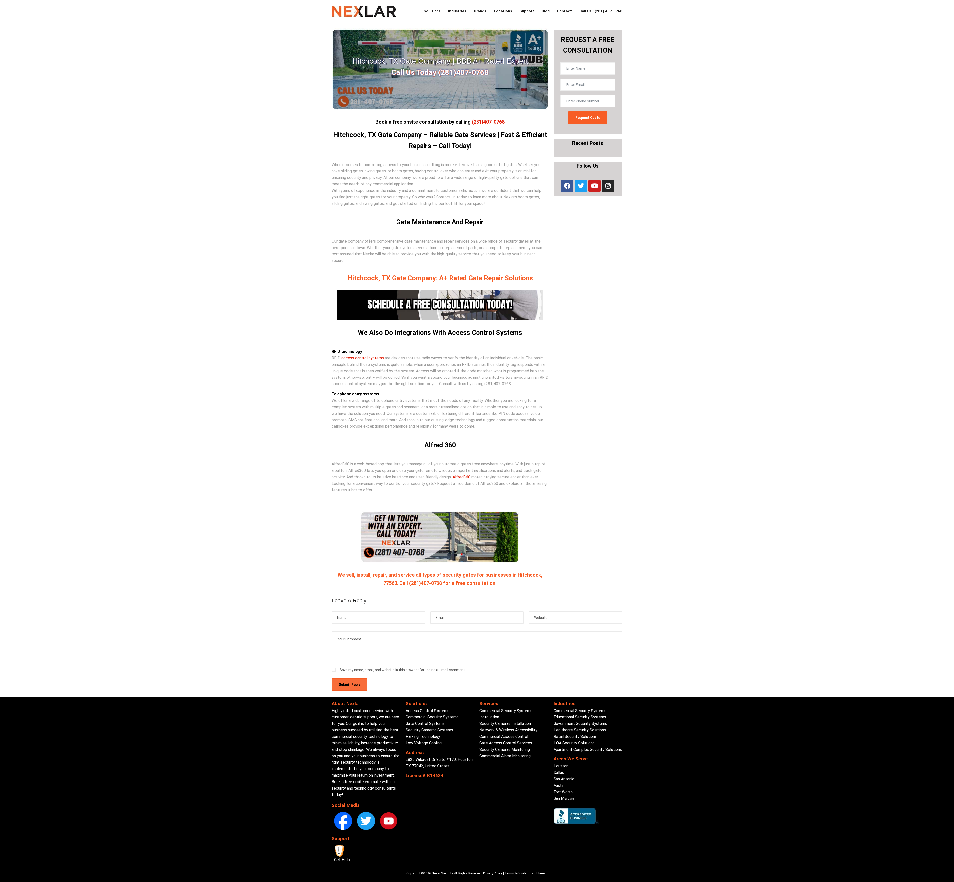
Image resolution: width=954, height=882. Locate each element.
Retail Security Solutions (575, 736)
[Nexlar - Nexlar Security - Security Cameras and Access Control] (364, 11)
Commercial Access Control (503, 736)
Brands (480, 11)
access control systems (362, 358)
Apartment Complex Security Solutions (588, 749)
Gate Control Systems (425, 723)
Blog (546, 11)
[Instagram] (608, 186)
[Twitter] (581, 186)
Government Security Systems (580, 723)
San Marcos (564, 798)
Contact (564, 11)
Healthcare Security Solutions (580, 730)
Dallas (559, 772)
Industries (457, 11)
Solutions (432, 11)
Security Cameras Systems (429, 730)
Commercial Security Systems (432, 717)
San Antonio (564, 779)
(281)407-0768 (488, 122)
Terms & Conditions (519, 873)
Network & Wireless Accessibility (508, 730)
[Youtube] (594, 186)
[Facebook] (567, 186)
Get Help (342, 859)
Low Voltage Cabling (424, 743)
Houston (561, 766)
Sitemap (541, 873)
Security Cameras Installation (505, 723)
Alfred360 (461, 477)
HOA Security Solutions (574, 743)
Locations (503, 11)
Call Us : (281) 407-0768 (600, 11)
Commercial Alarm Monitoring (505, 756)
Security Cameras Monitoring (504, 749)
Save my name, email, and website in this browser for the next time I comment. (403, 670)
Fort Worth (563, 792)
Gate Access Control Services (505, 743)
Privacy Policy (492, 873)
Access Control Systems (427, 710)
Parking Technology (423, 736)
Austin (559, 785)
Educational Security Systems (580, 717)
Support (526, 11)
